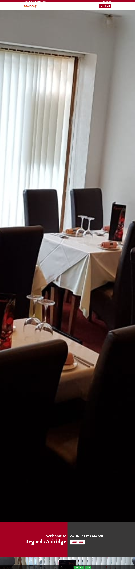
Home (47, 6)
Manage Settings (79, 567)
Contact (93, 6)
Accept (88, 567)
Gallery (84, 6)
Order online (105, 6)
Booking (63, 6)
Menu (54, 6)
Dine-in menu (74, 6)
